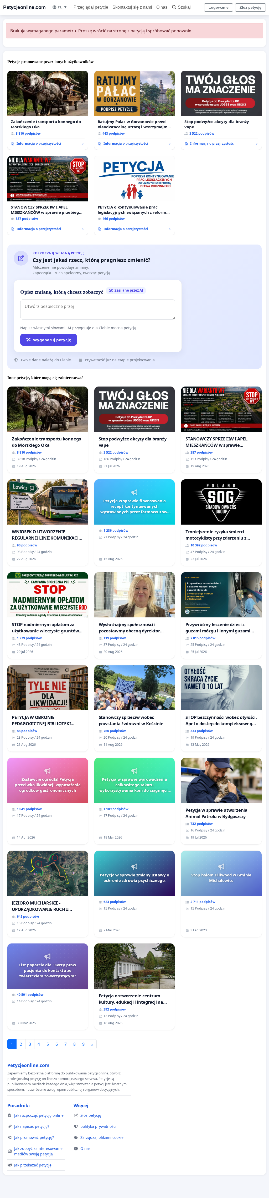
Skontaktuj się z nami (132, 7)
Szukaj (184, 7)
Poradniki (18, 1105)
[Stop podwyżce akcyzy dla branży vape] (221, 110)
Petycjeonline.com (24, 7)
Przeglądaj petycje (91, 7)
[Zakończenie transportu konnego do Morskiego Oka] (47, 110)
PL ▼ (62, 7)
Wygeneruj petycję (52, 339)
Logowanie (219, 7)
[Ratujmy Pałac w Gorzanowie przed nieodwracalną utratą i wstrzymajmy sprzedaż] (134, 110)
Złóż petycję (250, 7)
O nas (161, 7)
